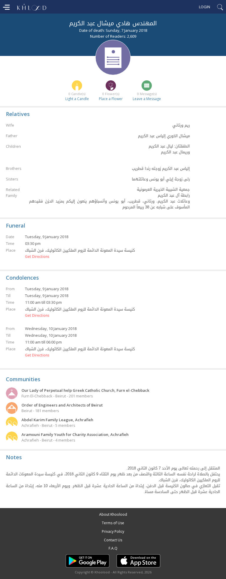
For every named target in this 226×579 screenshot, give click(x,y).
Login (204, 6)
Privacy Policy (113, 531)
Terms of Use (113, 522)
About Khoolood (113, 514)
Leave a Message (147, 98)
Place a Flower (111, 98)
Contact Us (113, 539)
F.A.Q (113, 548)
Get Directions (37, 256)
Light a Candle (77, 98)
